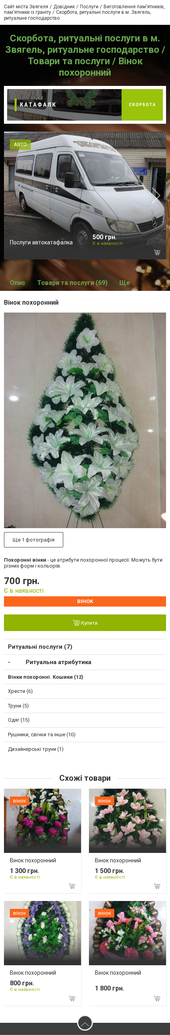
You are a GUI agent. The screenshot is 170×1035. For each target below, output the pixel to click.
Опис (17, 283)
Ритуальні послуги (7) (40, 646)
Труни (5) (18, 706)
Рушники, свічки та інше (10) (42, 734)
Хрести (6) (20, 691)
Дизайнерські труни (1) (36, 749)
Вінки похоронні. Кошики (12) (45, 677)
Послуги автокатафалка (41, 242)
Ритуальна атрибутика (58, 662)
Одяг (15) (19, 720)
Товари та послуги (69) (72, 283)
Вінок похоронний (33, 860)
